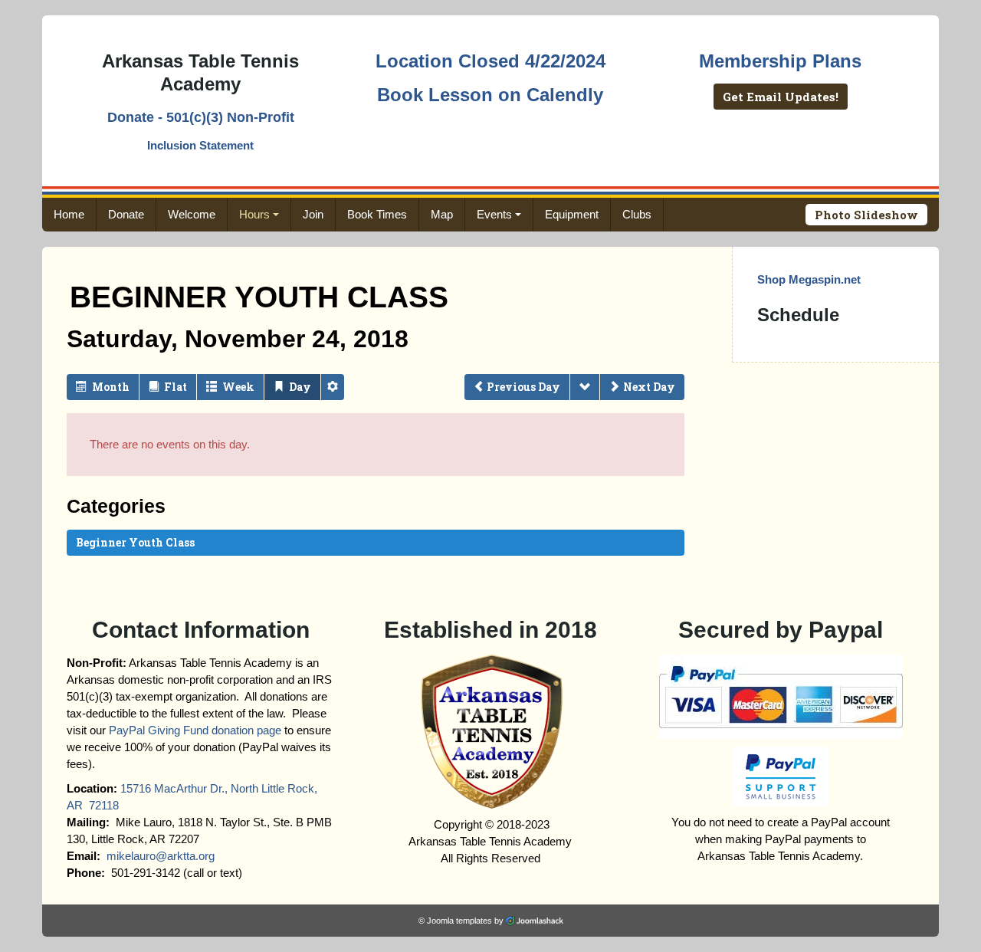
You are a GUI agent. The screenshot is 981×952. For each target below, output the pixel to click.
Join (313, 214)
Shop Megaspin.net (809, 279)
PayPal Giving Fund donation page (195, 730)
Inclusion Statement (200, 145)
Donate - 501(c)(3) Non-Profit (200, 117)
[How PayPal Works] (780, 695)
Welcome (191, 214)
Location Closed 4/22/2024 (490, 61)
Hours (254, 214)
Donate (126, 214)
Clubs (636, 214)
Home (69, 214)
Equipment (572, 214)
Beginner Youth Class (135, 542)
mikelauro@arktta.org (161, 855)
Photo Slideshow (866, 214)
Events (494, 214)
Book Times (377, 214)
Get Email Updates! (780, 96)
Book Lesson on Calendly (490, 94)
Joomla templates (459, 920)
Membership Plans (780, 61)
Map (442, 214)
